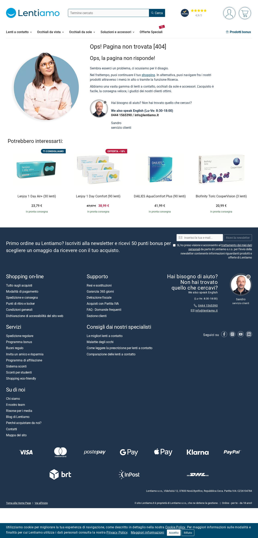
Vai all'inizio (41, 503)
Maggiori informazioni (147, 532)
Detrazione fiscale (99, 297)
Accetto (174, 533)
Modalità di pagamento (22, 291)
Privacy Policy (116, 532)
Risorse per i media (19, 410)
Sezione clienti (96, 316)
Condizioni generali (19, 310)
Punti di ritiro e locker (20, 303)
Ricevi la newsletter (238, 238)
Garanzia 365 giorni (100, 291)
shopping (148, 75)
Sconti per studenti (19, 372)
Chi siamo (13, 398)
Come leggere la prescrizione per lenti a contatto (119, 348)
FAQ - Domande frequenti (104, 310)
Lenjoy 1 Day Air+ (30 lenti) (37, 196)
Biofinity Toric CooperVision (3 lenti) (221, 196)
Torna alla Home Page (18, 503)
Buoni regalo (14, 348)
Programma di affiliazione (24, 360)
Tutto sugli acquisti (19, 285)
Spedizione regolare (19, 336)
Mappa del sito (16, 435)
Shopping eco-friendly (21, 378)
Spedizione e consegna (22, 297)
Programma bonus (19, 342)
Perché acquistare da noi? (24, 423)
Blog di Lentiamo (17, 416)
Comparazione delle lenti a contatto (111, 354)
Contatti (11, 429)
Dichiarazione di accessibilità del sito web (34, 316)
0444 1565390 (121, 115)
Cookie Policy (175, 527)
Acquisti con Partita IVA (103, 303)
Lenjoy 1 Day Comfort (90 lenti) (98, 196)
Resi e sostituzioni (99, 285)
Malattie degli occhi (100, 342)
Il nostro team (15, 404)
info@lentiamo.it (147, 115)
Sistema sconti (16, 366)
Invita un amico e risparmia (25, 354)
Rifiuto (188, 533)
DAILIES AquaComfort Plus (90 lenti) (160, 196)
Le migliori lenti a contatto (104, 336)
